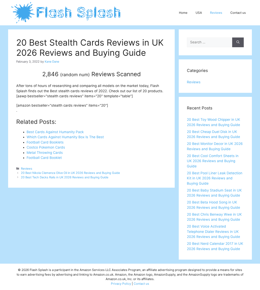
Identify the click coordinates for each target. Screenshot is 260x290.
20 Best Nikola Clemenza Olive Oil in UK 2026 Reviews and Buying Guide (70, 172)
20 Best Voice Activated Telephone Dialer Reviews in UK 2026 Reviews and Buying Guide (213, 231)
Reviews (216, 13)
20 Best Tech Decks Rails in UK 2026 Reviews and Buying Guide (64, 177)
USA (199, 13)
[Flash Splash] (66, 12)
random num (75, 74)
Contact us (238, 13)
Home (183, 13)
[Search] (238, 42)
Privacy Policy (121, 284)
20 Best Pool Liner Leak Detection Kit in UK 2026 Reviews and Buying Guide (214, 178)
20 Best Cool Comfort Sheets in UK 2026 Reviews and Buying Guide (212, 161)
